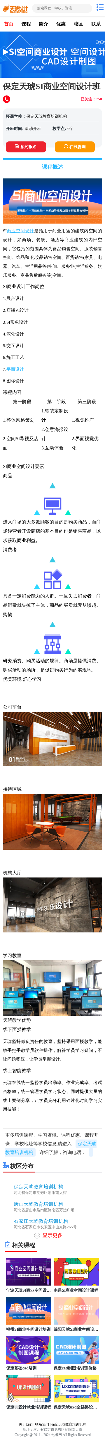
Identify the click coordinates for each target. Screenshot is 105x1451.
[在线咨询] (7, 99)
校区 (78, 23)
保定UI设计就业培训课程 (28, 1407)
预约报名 (28, 147)
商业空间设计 (20, 230)
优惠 (61, 23)
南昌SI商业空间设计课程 (76, 1290)
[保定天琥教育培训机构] (15, 8)
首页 (8, 23)
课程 (26, 23)
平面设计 (15, 369)
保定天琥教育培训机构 (46, 116)
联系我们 (42, 1424)
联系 (96, 23)
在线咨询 (77, 147)
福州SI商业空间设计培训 (28, 1329)
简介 (43, 23)
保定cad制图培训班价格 (75, 1368)
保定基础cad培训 (21, 1368)
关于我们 (26, 1424)
